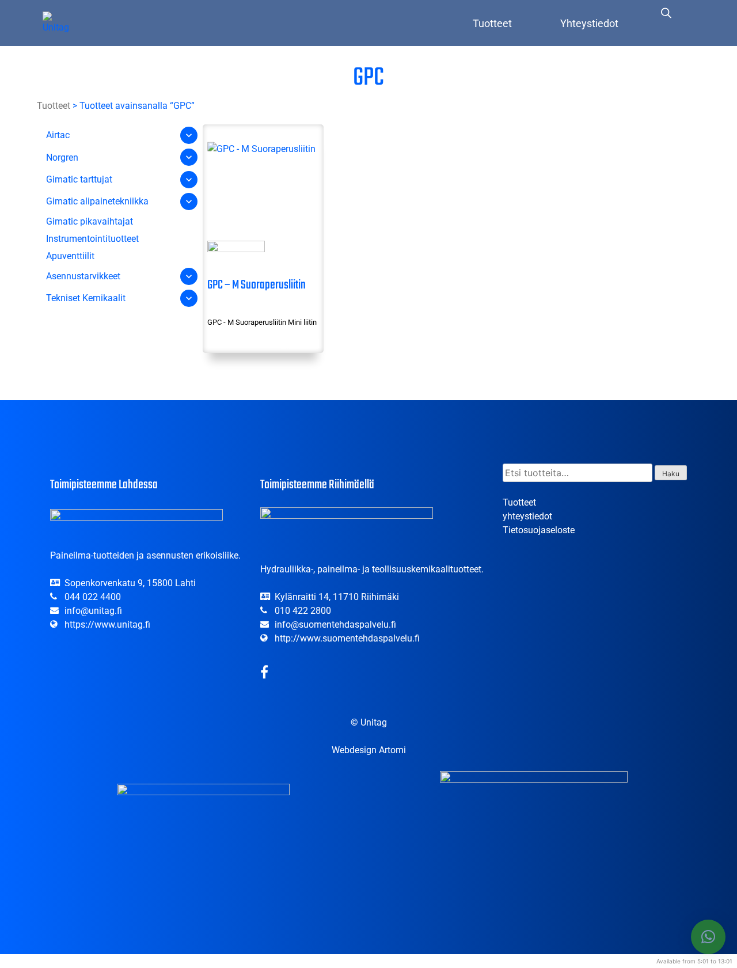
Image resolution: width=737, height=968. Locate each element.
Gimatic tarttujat (79, 179)
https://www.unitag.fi (107, 624)
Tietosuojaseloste (539, 530)
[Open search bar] (666, 12)
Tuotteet (492, 23)
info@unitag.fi (93, 610)
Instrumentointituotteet (92, 238)
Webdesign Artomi (369, 750)
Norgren (62, 157)
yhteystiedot (527, 516)
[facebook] (264, 674)
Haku (670, 473)
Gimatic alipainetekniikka (97, 201)
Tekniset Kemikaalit (86, 298)
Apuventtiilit (70, 255)
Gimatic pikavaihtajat (89, 221)
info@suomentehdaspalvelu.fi (335, 624)
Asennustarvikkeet (83, 276)
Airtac (58, 135)
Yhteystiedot (589, 23)
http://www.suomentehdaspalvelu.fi (347, 638)
